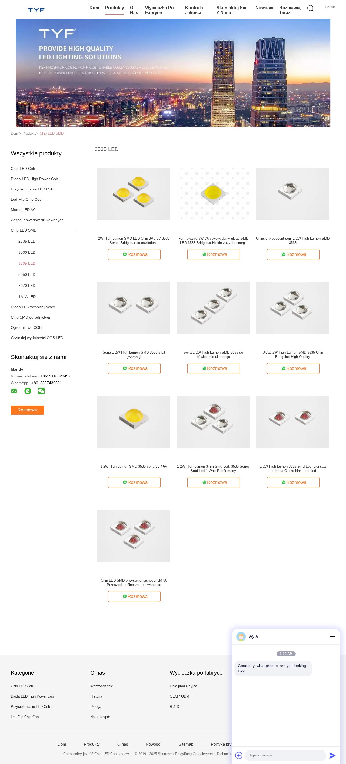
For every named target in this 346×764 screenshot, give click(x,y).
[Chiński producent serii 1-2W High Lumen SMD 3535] (292, 193)
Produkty (114, 7)
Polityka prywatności (229, 744)
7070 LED (26, 285)
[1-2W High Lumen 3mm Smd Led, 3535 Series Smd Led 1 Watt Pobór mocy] (213, 421)
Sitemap (186, 744)
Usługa (95, 707)
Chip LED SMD (52, 133)
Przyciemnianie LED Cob (32, 189)
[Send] (332, 755)
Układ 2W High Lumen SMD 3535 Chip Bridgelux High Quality (292, 354)
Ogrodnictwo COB (26, 327)
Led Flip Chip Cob (26, 199)
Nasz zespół (100, 717)
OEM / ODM (179, 696)
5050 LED (26, 274)
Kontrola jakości (194, 10)
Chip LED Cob (23, 168)
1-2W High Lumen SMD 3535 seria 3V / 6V (133, 466)
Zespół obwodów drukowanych (37, 220)
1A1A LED (27, 296)
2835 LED (26, 241)
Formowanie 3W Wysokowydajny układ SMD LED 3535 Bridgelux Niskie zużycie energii (213, 240)
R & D (174, 707)
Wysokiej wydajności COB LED (37, 338)
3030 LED (26, 252)
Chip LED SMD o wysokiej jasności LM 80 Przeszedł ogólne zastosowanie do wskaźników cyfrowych (134, 582)
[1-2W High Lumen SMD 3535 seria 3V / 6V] (133, 421)
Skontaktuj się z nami (231, 10)
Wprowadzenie (101, 686)
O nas (134, 10)
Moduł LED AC (23, 209)
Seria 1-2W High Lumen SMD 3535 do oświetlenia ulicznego (213, 354)
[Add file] (239, 755)
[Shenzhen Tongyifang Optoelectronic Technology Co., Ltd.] (37, 9)
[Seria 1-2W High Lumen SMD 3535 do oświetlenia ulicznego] (213, 307)
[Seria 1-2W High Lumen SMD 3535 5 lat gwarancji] (133, 307)
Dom (94, 7)
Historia (96, 696)
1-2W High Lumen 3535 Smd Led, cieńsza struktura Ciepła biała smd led (293, 468)
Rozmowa (27, 410)
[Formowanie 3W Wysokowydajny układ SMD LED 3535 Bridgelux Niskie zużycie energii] (213, 193)
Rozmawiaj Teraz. (290, 10)
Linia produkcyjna (183, 686)
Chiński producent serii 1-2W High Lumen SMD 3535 (293, 240)
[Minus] (332, 636)
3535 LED (26, 263)
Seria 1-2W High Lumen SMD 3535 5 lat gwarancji (134, 354)
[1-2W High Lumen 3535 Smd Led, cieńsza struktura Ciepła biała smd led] (292, 421)
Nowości (264, 7)
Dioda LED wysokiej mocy (33, 307)
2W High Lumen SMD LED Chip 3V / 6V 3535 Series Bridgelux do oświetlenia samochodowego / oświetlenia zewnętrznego (133, 240)
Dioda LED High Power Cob (34, 179)
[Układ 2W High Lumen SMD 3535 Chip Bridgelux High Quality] (292, 307)
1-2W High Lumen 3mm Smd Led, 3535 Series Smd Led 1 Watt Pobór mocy (213, 468)
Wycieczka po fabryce (159, 10)
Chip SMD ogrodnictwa (30, 317)
